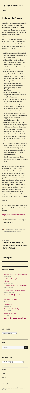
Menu (5, 10)
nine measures (7, 44)
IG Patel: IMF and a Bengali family (15, 286)
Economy (23, 229)
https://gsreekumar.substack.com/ (13, 215)
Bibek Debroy (7, 231)
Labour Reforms (16, 231)
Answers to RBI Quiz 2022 (12, 299)
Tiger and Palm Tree (12, 6)
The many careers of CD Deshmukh (15, 274)
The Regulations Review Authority (15, 318)
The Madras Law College (12, 309)
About (4, 373)
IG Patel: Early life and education (15, 290)
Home (4, 369)
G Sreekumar (8, 229)
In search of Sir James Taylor (13, 295)
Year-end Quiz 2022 (10, 313)
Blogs (4, 377)
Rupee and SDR (9, 304)
